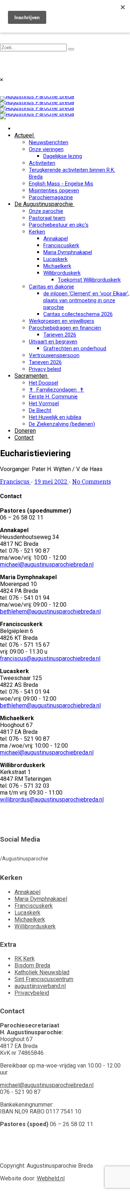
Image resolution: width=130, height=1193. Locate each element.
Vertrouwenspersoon (54, 355)
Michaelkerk (57, 266)
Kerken (37, 231)
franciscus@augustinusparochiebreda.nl (50, 658)
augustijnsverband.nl (40, 986)
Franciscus (15, 481)
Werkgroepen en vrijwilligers (61, 321)
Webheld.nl (51, 1178)
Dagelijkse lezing (62, 156)
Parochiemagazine (51, 197)
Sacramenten (30, 375)
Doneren (25, 430)
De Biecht (40, 410)
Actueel (24, 135)
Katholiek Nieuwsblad (41, 972)
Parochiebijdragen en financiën (65, 328)
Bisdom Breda (32, 965)
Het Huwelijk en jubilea (55, 417)
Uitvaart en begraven (53, 341)
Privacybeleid (31, 992)
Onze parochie (46, 211)
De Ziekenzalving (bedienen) (62, 424)
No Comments (91, 481)
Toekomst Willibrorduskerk (89, 280)
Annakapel (55, 238)
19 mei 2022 (51, 481)
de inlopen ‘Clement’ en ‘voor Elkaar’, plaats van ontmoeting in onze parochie (86, 300)
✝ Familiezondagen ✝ (56, 389)
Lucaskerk (55, 259)
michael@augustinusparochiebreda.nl (47, 564)
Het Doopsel (43, 383)
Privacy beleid (45, 369)
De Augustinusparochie (43, 204)
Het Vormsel (44, 403)
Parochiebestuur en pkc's (58, 225)
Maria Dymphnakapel (67, 252)
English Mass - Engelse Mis (61, 183)
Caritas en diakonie (51, 286)
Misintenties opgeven (54, 190)
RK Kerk (24, 958)
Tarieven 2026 (59, 335)
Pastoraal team (47, 218)
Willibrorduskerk (62, 273)
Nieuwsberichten (48, 142)
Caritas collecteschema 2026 (78, 314)
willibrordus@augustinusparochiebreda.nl (52, 799)
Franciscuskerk (61, 245)
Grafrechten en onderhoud (74, 348)
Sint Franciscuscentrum (43, 979)
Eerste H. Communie (53, 396)
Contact (24, 437)
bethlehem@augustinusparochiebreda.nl (50, 611)
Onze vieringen (46, 149)
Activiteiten (42, 163)
